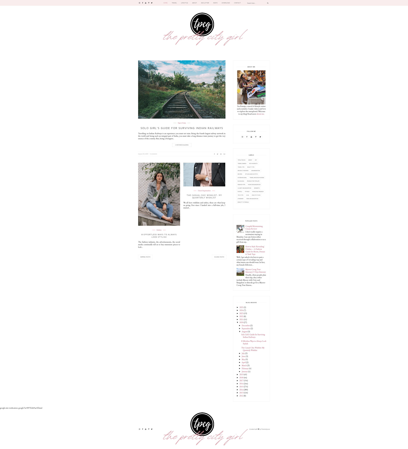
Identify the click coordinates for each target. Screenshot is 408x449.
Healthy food (256, 195)
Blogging (241, 181)
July (243, 353)
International (242, 177)
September (246, 328)
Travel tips (241, 167)
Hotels (240, 191)
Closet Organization (204, 191)
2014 (241, 389)
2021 (241, 319)
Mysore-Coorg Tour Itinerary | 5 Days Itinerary (255, 270)
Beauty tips (250, 167)
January (245, 371)
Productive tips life (253, 181)
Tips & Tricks (182, 123)
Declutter (205, 3)
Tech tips (240, 195)
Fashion (159, 230)
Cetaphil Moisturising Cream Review (254, 227)
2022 (241, 316)
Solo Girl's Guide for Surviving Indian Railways (182, 128)
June (243, 356)
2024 (241, 310)
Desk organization (252, 198)
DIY (256, 160)
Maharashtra (255, 170)
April (244, 362)
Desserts (257, 188)
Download (226, 3)
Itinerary (241, 198)
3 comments (153, 154)
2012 (241, 395)
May (243, 359)
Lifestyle (184, 3)
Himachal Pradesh (258, 191)
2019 (241, 374)
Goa (247, 195)
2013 (241, 392)
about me (260, 114)
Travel (174, 3)
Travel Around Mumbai (257, 177)
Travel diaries (242, 163)
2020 (241, 322)
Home (166, 3)
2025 (241, 307)
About (194, 3)
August (244, 331)
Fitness (247, 191)
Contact (237, 3)
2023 (241, 313)
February (245, 368)
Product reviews (243, 170)
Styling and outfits (251, 174)
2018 (241, 377)
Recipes (240, 174)
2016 (241, 383)
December (246, 325)
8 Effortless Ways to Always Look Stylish (159, 235)
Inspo (215, 3)
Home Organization (254, 184)
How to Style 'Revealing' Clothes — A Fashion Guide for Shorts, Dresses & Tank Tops (255, 250)
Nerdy (250, 160)
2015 (241, 386)
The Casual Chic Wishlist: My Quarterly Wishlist (204, 196)
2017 (241, 380)
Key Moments (253, 163)
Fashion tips (241, 184)
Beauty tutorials (243, 202)
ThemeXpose (265, 429)
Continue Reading (182, 145)
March (244, 365)
